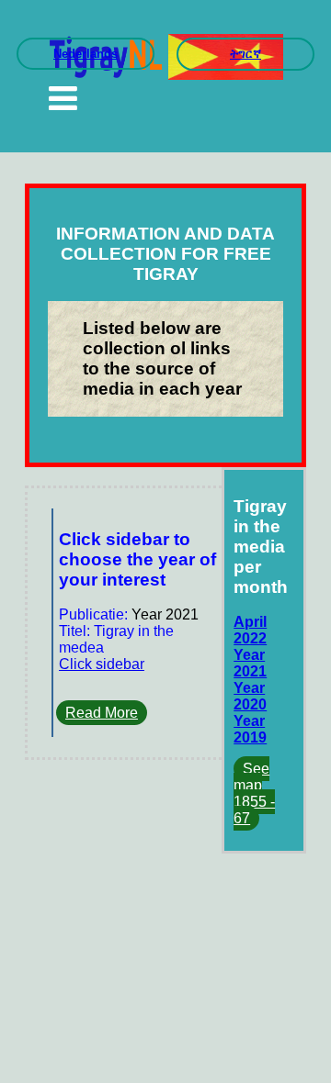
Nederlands (85, 54)
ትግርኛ (245, 54)
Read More (101, 712)
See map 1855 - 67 (254, 793)
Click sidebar (101, 664)
